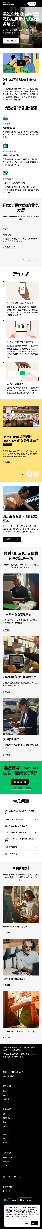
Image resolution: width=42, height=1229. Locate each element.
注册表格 (32, 307)
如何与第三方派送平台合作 (15, 926)
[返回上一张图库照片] (29, 474)
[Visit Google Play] (10, 1200)
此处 (34, 1214)
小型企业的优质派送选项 (14, 979)
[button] (21, 63)
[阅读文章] (21, 904)
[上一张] (29, 260)
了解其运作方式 (11, 539)
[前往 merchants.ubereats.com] (8, 3)
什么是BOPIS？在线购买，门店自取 (19, 1031)
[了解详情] (21, 591)
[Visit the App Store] (25, 1200)
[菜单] (39, 4)
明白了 (34, 1223)
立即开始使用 (10, 41)
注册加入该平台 (19, 782)
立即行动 (32, 4)
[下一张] (36, 260)
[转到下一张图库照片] (36, 474)
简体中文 (8, 1187)
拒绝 (26, 1223)
